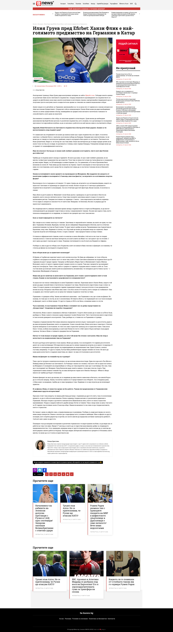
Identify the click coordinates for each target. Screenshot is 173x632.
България (40, 24)
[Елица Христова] (40, 447)
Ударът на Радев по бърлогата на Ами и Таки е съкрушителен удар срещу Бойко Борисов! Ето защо (67, 14)
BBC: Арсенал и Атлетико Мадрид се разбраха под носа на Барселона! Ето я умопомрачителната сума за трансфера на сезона (128, 84)
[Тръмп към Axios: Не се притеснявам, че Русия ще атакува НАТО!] (72, 493)
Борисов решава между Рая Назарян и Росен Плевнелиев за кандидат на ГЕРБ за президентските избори (96, 14)
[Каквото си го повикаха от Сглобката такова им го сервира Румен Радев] (123, 563)
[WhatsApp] (55, 474)
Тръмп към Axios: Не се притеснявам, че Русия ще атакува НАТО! (71, 510)
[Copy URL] (72, 474)
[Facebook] (47, 474)
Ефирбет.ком (89, 95)
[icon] (35, 471)
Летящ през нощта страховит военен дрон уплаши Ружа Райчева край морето (128, 100)
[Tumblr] (63, 474)
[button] (135, 3)
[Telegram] (67, 474)
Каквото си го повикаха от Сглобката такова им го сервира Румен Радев (126, 92)
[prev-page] (53, 14)
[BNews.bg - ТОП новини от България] (45, 4)
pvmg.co (103, 629)
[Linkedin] (59, 474)
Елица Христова (40, 90)
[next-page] (139, 14)
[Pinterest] (51, 474)
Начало (35, 24)
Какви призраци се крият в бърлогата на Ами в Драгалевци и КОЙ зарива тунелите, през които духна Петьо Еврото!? (124, 15)
